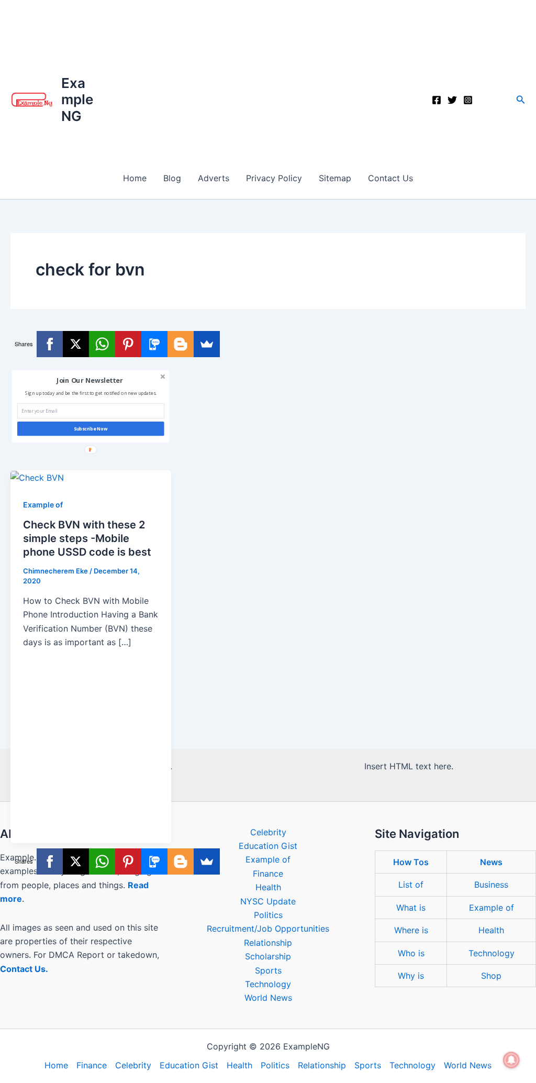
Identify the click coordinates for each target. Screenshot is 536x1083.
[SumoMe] (207, 344)
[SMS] (154, 344)
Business (491, 884)
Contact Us (390, 178)
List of (410, 884)
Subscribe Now (91, 429)
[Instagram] (468, 100)
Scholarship (268, 956)
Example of (43, 504)
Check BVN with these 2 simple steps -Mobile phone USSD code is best (87, 538)
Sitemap (335, 178)
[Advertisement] (268, 78)
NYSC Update (268, 901)
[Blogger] (181, 344)
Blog (172, 178)
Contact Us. (24, 969)
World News (268, 997)
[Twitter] (452, 100)
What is (411, 907)
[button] (521, 99)
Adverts (213, 178)
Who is (411, 953)
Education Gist (268, 846)
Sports (268, 970)
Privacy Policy (274, 178)
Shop (491, 975)
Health (268, 887)
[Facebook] (436, 100)
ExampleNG (77, 99)
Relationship (268, 942)
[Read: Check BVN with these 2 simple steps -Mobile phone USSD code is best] (37, 477)
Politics (268, 915)
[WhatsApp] (102, 344)
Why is (411, 975)
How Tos (411, 862)
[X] (76, 344)
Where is (411, 930)
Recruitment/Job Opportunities (268, 928)
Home (135, 178)
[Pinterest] (128, 344)
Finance (268, 873)
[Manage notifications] (511, 1060)
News (491, 862)
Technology (268, 984)
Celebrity (268, 832)
